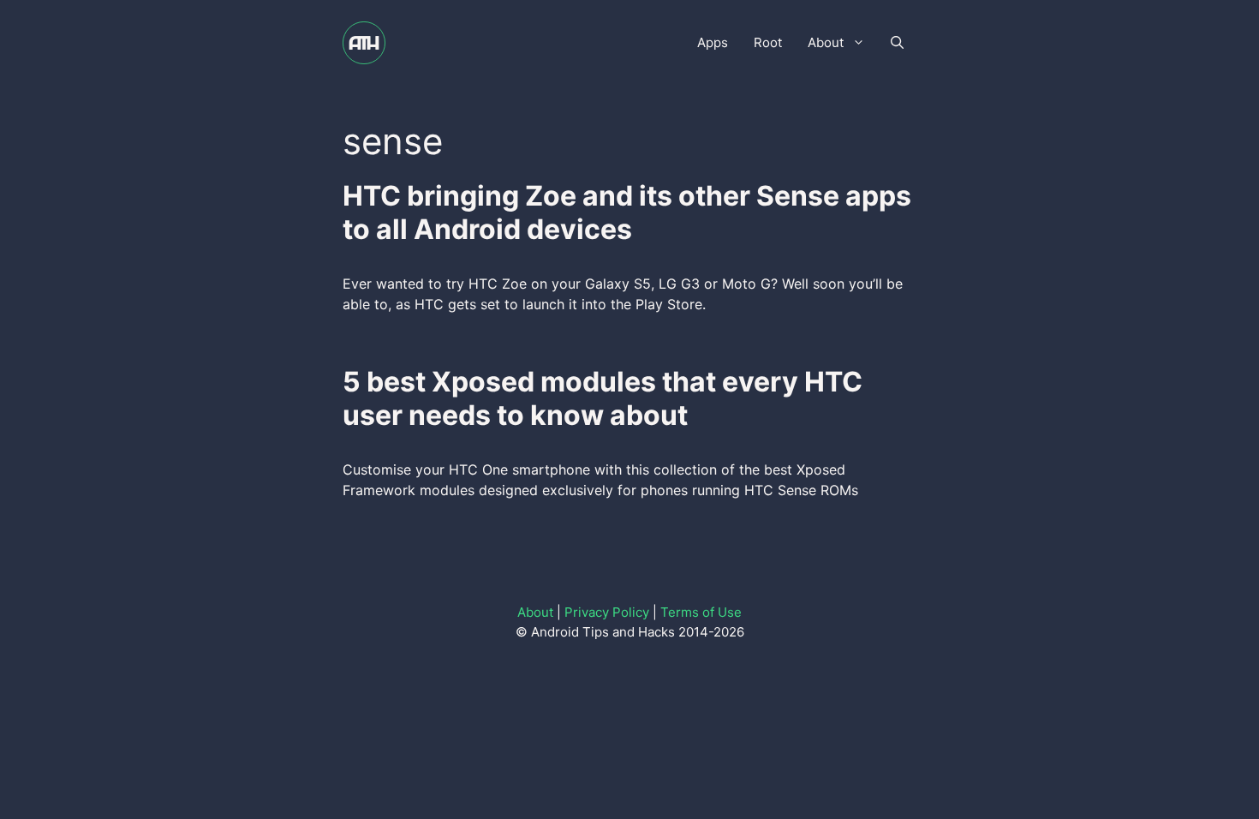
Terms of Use (701, 612)
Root (768, 42)
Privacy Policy (606, 612)
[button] (897, 43)
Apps (712, 42)
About (826, 42)
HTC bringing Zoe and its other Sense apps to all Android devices (627, 212)
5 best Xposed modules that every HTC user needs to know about (602, 398)
